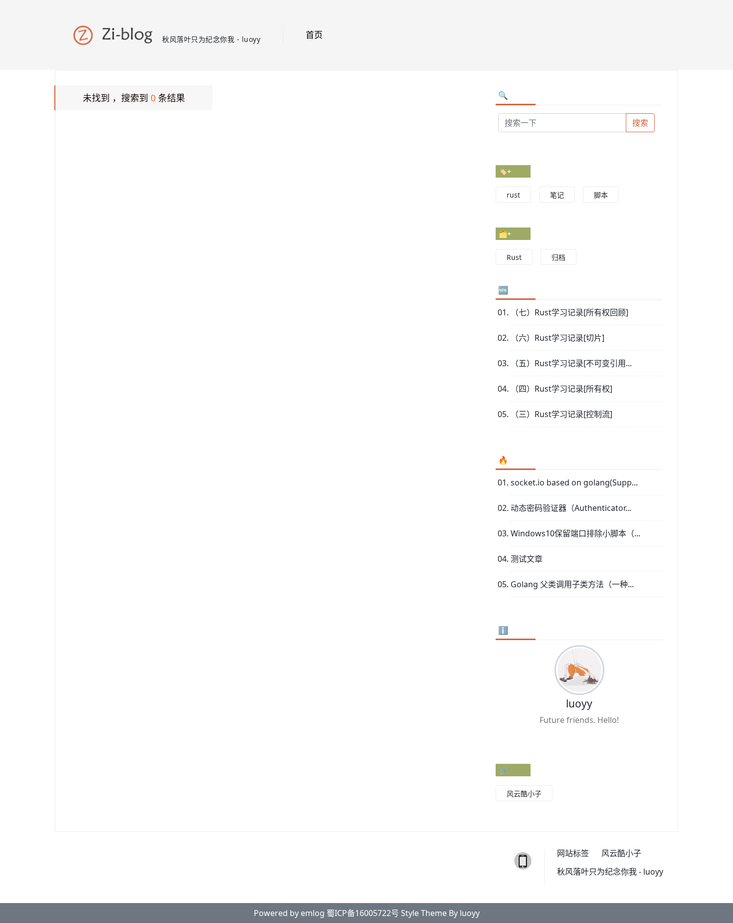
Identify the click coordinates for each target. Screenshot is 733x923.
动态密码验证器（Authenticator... (571, 507)
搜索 (640, 122)
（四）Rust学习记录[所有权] (561, 388)
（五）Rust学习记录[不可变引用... (571, 363)
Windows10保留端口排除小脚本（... (575, 533)
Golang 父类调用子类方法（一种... (572, 584)
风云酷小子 (524, 793)
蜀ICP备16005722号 (363, 913)
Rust (514, 257)
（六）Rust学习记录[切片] (557, 337)
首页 (314, 34)
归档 (558, 257)
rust (513, 195)
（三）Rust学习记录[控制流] (561, 414)
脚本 (601, 195)
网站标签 (573, 853)
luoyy (579, 703)
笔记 (557, 195)
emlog (313, 913)
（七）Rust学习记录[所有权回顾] (569, 312)
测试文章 (527, 558)
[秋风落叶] (116, 30)
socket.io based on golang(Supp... (574, 482)
